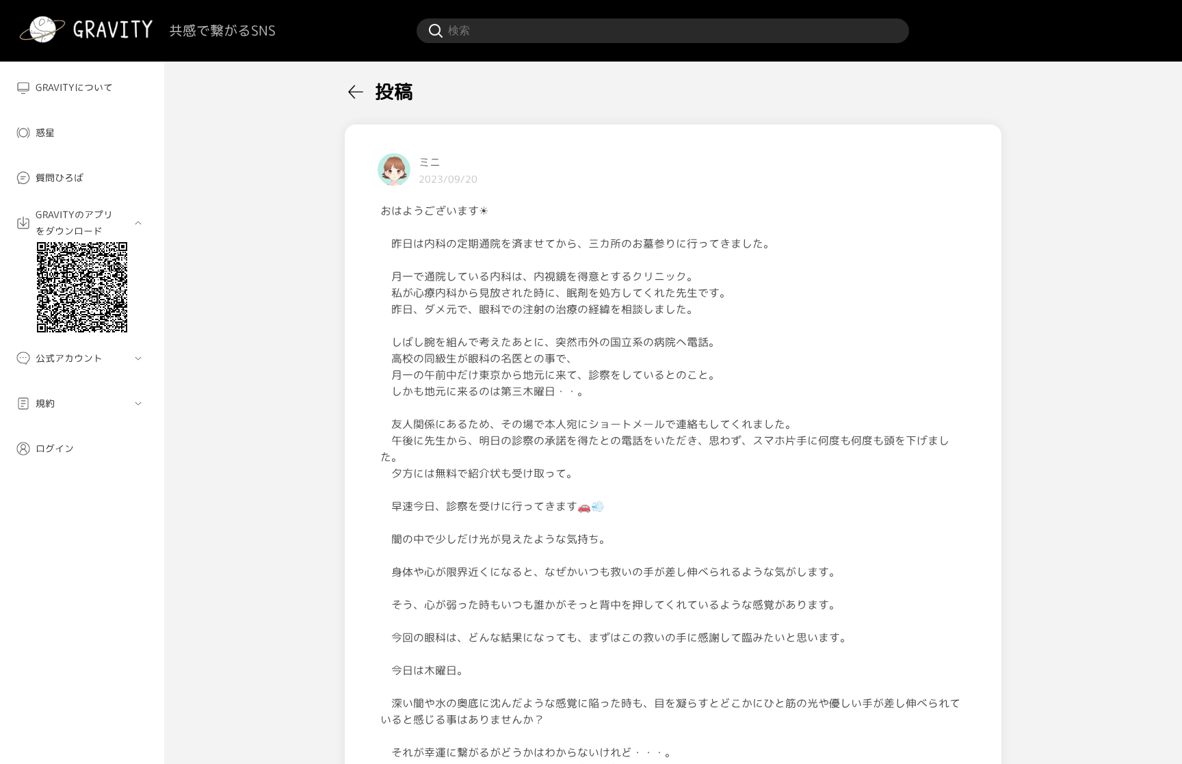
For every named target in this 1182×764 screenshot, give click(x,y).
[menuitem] (82, 87)
